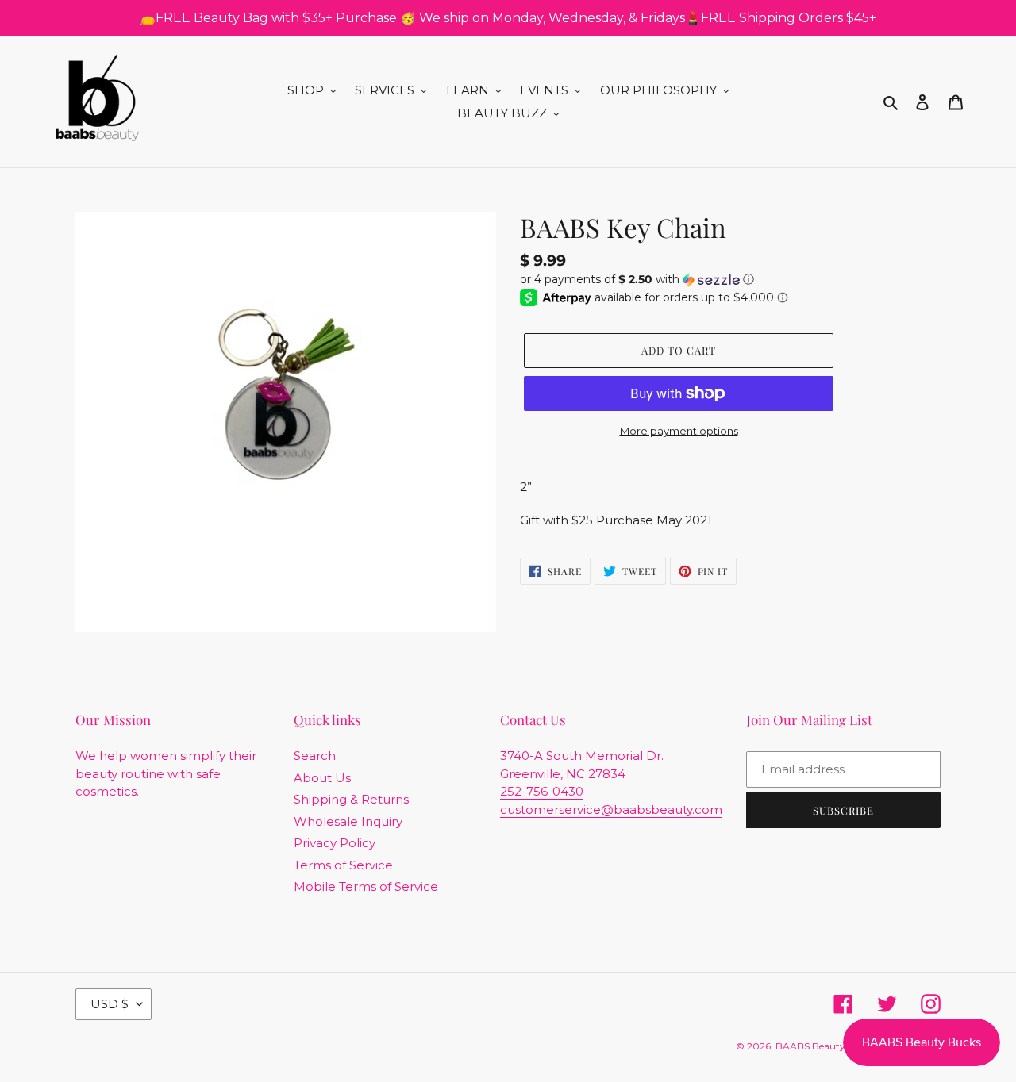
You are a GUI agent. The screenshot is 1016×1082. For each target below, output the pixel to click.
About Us (322, 777)
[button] (637, 279)
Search (315, 755)
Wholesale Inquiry (348, 821)
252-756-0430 (541, 791)
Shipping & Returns (351, 799)
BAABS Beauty (810, 1046)
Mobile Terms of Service (366, 886)
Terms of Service (343, 865)
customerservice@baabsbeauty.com (611, 809)
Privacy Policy (334, 842)
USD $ (109, 1003)
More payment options (679, 430)
